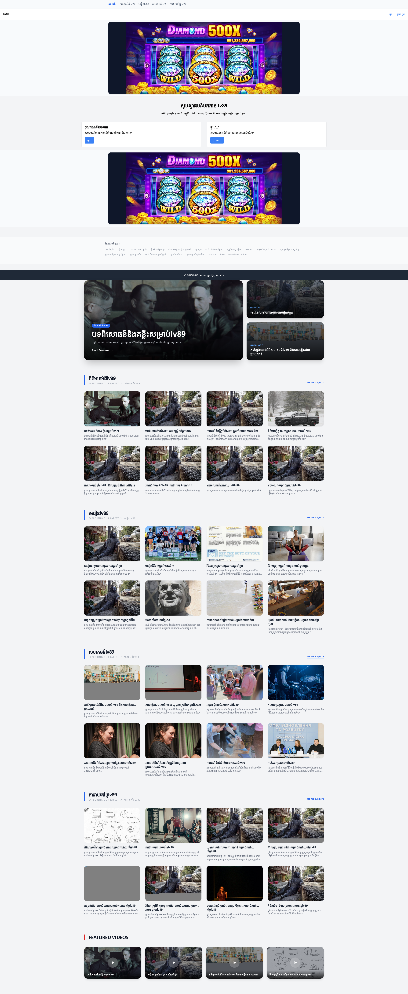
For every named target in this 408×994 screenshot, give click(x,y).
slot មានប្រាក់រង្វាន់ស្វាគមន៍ (180, 249)
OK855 (248, 249)
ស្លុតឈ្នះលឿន (136, 254)
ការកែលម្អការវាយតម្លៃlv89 (159, 847)
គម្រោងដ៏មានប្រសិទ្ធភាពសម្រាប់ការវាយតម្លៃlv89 (109, 905)
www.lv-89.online (237, 254)
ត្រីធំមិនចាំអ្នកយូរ (157, 249)
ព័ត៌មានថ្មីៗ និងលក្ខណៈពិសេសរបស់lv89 (289, 431)
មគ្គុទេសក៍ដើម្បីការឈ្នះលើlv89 (223, 485)
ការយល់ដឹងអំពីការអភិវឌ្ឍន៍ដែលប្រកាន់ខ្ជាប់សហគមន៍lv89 (165, 765)
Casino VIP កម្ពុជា (138, 249)
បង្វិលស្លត (122, 249)
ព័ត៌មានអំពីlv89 (127, 4)
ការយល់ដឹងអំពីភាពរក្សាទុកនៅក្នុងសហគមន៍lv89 (110, 763)
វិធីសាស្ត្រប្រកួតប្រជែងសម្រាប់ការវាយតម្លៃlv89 (292, 847)
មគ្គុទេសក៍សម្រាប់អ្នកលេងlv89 (284, 485)
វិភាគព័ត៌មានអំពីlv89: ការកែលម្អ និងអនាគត (168, 485)
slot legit (109, 249)
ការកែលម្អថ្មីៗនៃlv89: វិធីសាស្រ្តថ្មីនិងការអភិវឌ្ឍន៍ (109, 485)
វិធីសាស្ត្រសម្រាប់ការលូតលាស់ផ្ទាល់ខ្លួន (288, 566)
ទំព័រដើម (112, 4)
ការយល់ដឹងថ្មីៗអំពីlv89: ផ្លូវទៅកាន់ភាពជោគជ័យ (232, 431)
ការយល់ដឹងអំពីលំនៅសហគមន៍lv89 (226, 763)
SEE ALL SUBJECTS (315, 382)
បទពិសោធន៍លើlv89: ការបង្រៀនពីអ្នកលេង (168, 431)
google (212, 254)
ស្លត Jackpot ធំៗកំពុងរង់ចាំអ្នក (208, 249)
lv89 (222, 254)
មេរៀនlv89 (143, 4)
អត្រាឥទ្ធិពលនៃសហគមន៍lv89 (223, 704)
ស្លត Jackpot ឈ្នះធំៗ (289, 249)
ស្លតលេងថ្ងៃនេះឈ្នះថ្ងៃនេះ (115, 254)
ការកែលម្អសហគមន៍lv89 (281, 763)
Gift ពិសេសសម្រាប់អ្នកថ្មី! (156, 254)
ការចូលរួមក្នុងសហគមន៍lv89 (283, 704)
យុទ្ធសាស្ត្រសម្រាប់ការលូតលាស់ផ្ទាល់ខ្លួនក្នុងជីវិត (109, 620)
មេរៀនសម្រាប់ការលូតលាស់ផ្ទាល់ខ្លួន (103, 566)
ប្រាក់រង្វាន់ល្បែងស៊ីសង (196, 254)
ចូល (391, 14)
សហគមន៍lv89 (159, 4)
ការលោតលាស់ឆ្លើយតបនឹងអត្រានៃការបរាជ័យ (230, 620)
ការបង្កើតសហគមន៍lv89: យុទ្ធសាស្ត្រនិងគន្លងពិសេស (173, 704)
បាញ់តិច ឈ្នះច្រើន (233, 249)
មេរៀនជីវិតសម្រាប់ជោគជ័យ (159, 566)
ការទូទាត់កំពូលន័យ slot (266, 249)
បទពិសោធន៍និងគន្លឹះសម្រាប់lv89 (101, 431)
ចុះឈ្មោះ (401, 14)
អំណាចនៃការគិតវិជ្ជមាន (157, 620)
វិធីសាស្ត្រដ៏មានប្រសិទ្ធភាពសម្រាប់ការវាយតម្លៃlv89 (110, 847)
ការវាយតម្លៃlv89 (178, 4)
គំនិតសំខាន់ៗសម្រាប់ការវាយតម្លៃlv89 (288, 905)
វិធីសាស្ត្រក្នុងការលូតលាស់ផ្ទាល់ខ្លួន (225, 566)
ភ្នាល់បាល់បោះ (177, 254)
